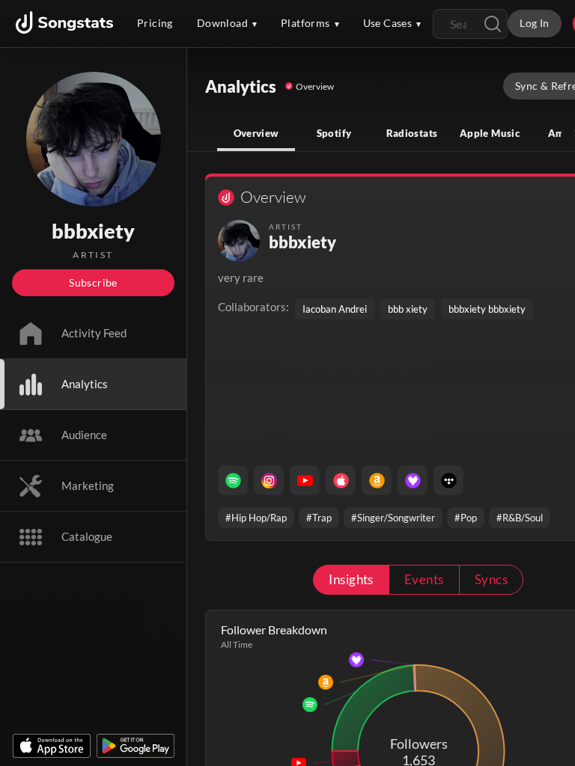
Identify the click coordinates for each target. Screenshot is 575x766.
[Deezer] (413, 480)
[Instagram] (269, 480)
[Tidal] (448, 480)
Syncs (491, 579)
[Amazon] (377, 480)
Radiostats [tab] (412, 133)
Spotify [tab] (334, 133)
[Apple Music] (341, 480)
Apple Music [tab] (490, 133)
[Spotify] (233, 480)
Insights (351, 579)
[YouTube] (305, 480)
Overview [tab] (256, 133)
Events (424, 579)
